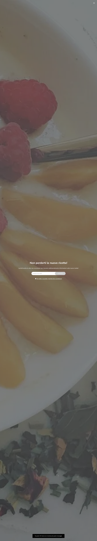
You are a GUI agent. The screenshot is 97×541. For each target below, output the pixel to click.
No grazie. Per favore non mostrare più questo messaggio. (48, 536)
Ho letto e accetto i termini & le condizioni (49, 279)
